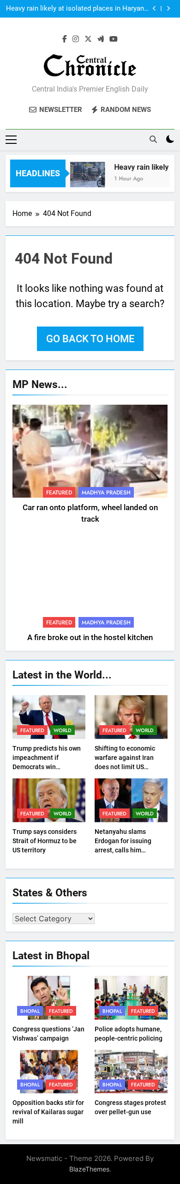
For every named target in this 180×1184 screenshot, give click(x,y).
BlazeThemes (89, 1169)
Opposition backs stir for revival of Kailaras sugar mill (48, 1112)
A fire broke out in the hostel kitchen (90, 637)
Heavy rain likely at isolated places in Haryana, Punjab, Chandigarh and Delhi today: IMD (77, 8)
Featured (59, 492)
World (63, 730)
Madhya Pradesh (106, 492)
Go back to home (90, 339)
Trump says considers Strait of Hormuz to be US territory (44, 841)
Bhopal (30, 1011)
